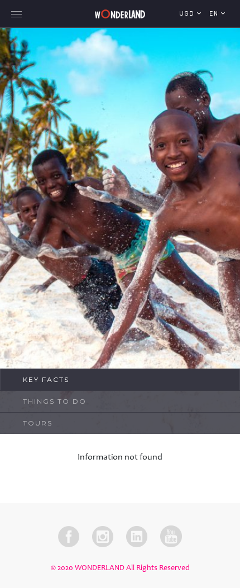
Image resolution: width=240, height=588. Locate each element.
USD (188, 14)
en (215, 14)
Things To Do (55, 401)
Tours (37, 423)
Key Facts (46, 379)
